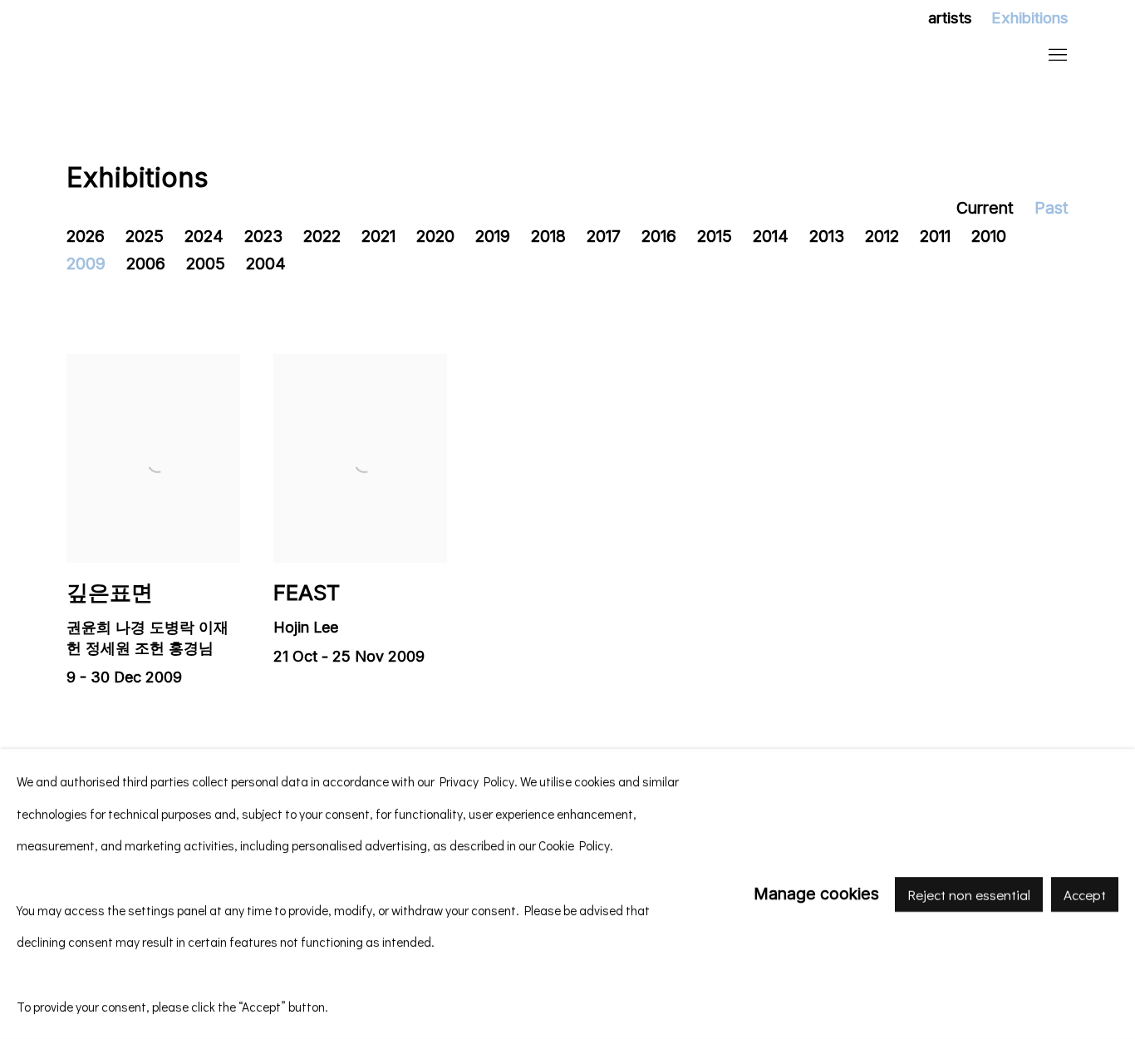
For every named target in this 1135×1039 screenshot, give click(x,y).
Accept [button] (1085, 894)
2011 (935, 236)
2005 (205, 263)
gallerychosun (174, 56)
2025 (144, 236)
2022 (322, 236)
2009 (86, 263)
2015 (714, 236)
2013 (826, 236)
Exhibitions (1030, 17)
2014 (771, 236)
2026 (85, 236)
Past (1051, 208)
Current (985, 208)
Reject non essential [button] (968, 894)
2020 (435, 236)
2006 (145, 263)
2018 (548, 236)
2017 (604, 236)
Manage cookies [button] (816, 894)
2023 (263, 236)
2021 (378, 236)
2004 (266, 263)
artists (950, 17)
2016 (658, 236)
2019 (492, 236)
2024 (204, 236)
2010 (988, 236)
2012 (882, 236)
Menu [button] (1056, 55)
